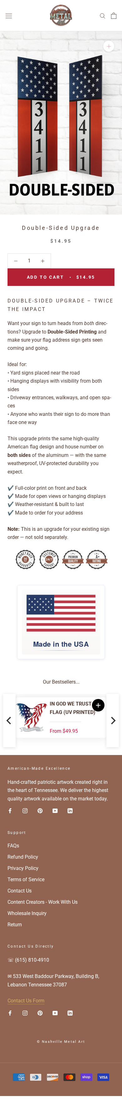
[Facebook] (10, 810)
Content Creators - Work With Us (43, 902)
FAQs (13, 846)
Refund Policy (23, 857)
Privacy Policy (23, 868)
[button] (98, 705)
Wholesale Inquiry (27, 913)
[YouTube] (55, 810)
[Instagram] (25, 810)
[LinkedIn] (70, 810)
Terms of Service (26, 879)
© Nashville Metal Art (61, 1042)
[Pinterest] (40, 810)
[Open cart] (113, 16)
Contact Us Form (26, 1001)
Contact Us (20, 891)
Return (15, 925)
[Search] (102, 15)
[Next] (112, 720)
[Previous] (9, 720)
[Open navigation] (9, 15)
